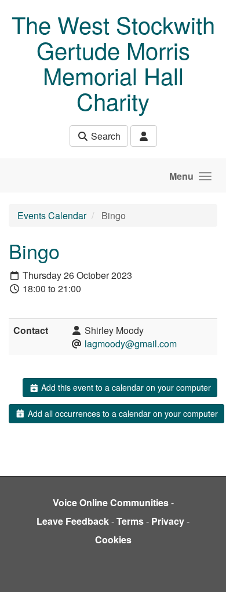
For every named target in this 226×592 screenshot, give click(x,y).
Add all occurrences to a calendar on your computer (121, 413)
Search (105, 136)
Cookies (113, 539)
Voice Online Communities (111, 502)
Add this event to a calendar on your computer (125, 387)
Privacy (167, 521)
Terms (130, 521)
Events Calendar (51, 215)
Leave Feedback (73, 521)
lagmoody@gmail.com (131, 343)
